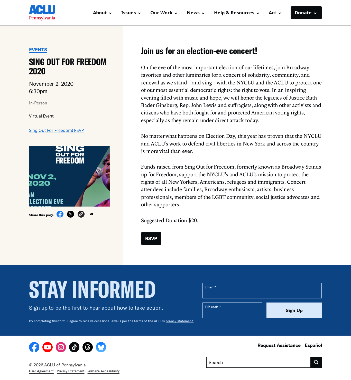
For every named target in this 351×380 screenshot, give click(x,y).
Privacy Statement (71, 371)
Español (313, 345)
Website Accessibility (103, 371)
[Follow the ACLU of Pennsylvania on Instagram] (61, 348)
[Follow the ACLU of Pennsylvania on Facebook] (34, 348)
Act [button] (272, 12)
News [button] (193, 12)
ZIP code (213, 307)
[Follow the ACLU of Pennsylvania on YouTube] (47, 348)
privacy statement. (180, 321)
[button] (81, 215)
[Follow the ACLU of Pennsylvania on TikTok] (74, 348)
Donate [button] (303, 12)
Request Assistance (279, 345)
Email (210, 287)
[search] (316, 362)
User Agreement (41, 371)
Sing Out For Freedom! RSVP (56, 130)
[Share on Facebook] (60, 216)
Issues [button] (128, 12)
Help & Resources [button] (234, 12)
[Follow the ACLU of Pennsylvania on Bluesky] (101, 348)
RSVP (151, 238)
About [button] (100, 12)
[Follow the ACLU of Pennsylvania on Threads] (87, 348)
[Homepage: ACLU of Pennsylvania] (47, 13)
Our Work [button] (161, 12)
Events (38, 49)
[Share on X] (70, 216)
